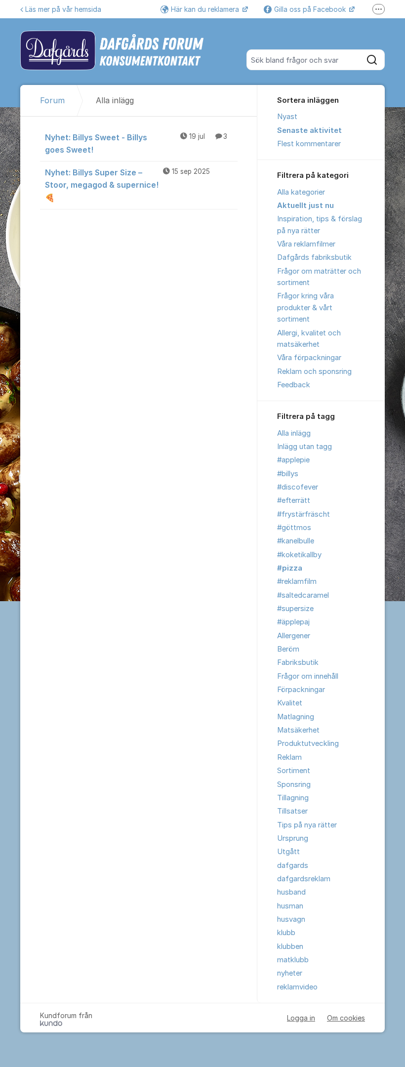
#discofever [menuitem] (297, 487)
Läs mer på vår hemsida (63, 9)
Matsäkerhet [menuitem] (298, 730)
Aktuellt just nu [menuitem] (305, 205)
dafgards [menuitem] (292, 865)
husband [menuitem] (291, 892)
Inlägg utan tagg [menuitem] (304, 446)
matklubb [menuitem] (293, 959)
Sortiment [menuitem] (293, 770)
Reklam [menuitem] (289, 757)
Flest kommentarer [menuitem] (309, 143)
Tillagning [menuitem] (293, 797)
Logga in (301, 1018)
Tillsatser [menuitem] (292, 811)
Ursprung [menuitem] (292, 838)
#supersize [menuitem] (295, 608)
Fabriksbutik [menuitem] (298, 662)
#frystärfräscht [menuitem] (303, 514)
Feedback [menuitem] (293, 384)
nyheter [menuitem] (289, 973)
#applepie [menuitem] (293, 459)
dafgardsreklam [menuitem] (303, 878)
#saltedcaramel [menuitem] (303, 595)
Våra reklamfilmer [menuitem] (306, 244)
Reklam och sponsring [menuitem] (314, 371)
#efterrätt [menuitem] (293, 500)
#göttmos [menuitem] (294, 527)
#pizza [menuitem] (289, 568)
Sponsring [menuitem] (294, 784)
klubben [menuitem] (290, 946)
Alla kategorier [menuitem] (301, 192)
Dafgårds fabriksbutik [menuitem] (314, 257)
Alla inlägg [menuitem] (294, 433)
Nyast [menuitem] (287, 116)
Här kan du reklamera (206, 9)
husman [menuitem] (290, 906)
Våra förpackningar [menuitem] (309, 357)
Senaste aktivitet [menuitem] (309, 130)
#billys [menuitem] (287, 473)
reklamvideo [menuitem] (297, 987)
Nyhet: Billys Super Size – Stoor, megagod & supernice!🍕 (127, 184)
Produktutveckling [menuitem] (308, 743)
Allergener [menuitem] (293, 635)
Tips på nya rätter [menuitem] (307, 825)
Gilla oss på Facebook (311, 9)
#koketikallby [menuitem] (299, 554)
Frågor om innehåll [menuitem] (307, 676)
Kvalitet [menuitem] (289, 702)
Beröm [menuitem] (288, 649)
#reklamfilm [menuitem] (297, 581)
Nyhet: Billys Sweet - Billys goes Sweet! (136, 143)
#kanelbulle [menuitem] (295, 540)
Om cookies (346, 1018)
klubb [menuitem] (286, 932)
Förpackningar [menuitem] (301, 689)
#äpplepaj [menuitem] (293, 621)
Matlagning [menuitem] (295, 716)
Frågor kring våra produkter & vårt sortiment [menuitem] (305, 307)
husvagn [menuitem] (291, 919)
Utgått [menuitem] (288, 851)
